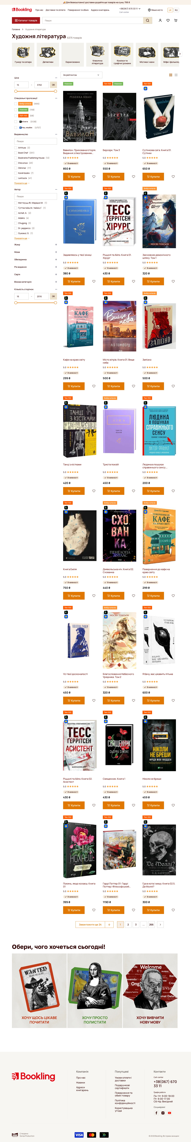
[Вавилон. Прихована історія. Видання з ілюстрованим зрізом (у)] (80, 116)
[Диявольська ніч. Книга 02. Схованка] (119, 536)
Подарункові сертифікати (122, 1086)
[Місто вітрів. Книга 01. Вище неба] (119, 326)
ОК (53, 84)
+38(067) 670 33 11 (128, 8)
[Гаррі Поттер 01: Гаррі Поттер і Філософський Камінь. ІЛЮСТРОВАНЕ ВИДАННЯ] (119, 850)
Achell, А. (24, 213)
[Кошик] (175, 20)
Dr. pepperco (26, 228)
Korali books (26, 173)
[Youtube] (169, 1113)
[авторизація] (160, 20)
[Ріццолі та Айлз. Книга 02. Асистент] (80, 745)
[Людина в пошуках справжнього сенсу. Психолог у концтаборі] (159, 431)
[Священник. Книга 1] (119, 745)
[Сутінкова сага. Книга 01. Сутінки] (159, 116)
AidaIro (23, 218)
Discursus (25, 163)
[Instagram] (163, 1113)
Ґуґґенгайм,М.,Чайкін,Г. (32, 208)
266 (151, 924)
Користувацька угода (124, 1109)
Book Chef (26, 152)
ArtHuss (24, 147)
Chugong (24, 223)
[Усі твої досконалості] (80, 640)
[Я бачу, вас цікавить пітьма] (159, 640)
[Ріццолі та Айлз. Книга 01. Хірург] (119, 221)
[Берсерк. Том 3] (119, 116)
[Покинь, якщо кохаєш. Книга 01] (80, 850)
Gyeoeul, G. (25, 233)
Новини (80, 1082)
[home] (22, 29)
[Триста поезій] (119, 431)
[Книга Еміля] (80, 536)
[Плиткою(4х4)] (176, 75)
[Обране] (168, 20)
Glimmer (24, 168)
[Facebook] (156, 1113)
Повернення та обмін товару (123, 1094)
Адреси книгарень (100, 10)
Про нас (39, 10)
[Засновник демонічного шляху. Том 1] (159, 221)
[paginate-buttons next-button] (160, 924)
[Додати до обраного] (94, 176)
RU (176, 10)
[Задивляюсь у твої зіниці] (80, 221)
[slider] (15, 91)
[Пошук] (147, 20)
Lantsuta (25, 178)
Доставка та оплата (55, 10)
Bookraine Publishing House (34, 157)
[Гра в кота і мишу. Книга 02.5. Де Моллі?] (159, 850)
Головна (16, 29)
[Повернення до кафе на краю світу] (159, 536)
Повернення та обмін (78, 10)
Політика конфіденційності (125, 1102)
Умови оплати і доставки (123, 1079)
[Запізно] (159, 326)
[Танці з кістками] (80, 431)
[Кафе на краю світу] (80, 326)
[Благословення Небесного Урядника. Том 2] (119, 640)
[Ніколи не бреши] (159, 745)
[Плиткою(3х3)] (170, 75)
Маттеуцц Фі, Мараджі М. (32, 203)
